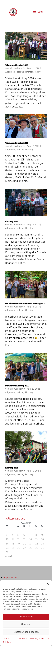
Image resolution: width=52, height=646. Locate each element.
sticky (37, 72)
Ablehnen (26, 624)
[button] (47, 583)
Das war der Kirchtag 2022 (17, 386)
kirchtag (29, 72)
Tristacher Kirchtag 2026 (16, 65)
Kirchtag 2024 (11, 221)
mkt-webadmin (17, 68)
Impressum (44, 638)
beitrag (20, 72)
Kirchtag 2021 (11, 468)
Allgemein (10, 72)
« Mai (8, 556)
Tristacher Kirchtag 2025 (16, 143)
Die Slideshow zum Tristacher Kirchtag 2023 (25, 304)
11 (13, 539)
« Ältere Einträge (15, 518)
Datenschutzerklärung (28, 638)
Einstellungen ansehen (26, 632)
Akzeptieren (26, 616)
